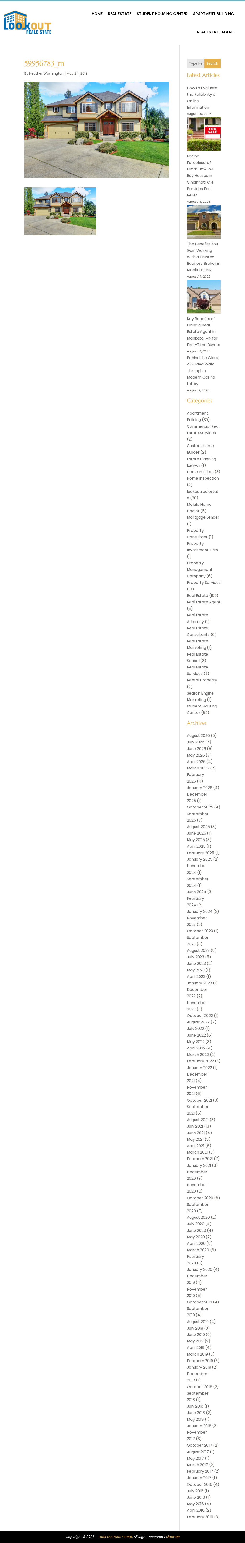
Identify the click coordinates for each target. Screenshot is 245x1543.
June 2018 (196, 1412)
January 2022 (199, 1068)
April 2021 (195, 1146)
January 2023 (199, 983)
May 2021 (195, 1139)
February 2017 (200, 1471)
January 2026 (199, 788)
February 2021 (200, 1158)
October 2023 (200, 931)
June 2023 (196, 963)
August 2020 (198, 1217)
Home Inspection (203, 478)
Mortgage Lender (203, 517)
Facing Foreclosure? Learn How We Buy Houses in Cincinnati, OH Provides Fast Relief (200, 175)
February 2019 (200, 1360)
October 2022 (200, 1015)
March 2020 (198, 1250)
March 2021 (197, 1152)
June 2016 (196, 1497)
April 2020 (196, 1243)
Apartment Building (213, 14)
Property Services (204, 582)
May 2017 (195, 1458)
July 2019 (195, 1328)
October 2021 (199, 1100)
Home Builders (200, 472)
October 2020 (200, 1198)
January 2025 (199, 859)
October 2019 (199, 1302)
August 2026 (198, 735)
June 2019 (196, 1334)
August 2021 (198, 1119)
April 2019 (195, 1347)
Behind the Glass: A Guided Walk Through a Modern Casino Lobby (203, 371)
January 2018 (199, 1426)
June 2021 (196, 1133)
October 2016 (199, 1484)
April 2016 (196, 1510)
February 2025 (200, 853)
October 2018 (199, 1387)
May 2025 (196, 839)
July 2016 (195, 1491)
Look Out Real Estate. (116, 1536)
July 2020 (195, 1224)
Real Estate (119, 14)
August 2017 (198, 1452)
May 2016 (195, 1504)
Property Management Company (199, 569)
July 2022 (195, 1028)
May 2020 (196, 1237)
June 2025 (196, 833)
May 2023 (196, 970)
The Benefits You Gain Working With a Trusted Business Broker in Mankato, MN (203, 257)
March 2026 (198, 768)
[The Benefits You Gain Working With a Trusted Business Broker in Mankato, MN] (204, 223)
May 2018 (195, 1419)
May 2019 (195, 1341)
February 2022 (200, 1061)
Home (97, 14)
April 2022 (196, 1048)
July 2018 (195, 1406)
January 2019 (199, 1367)
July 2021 (195, 1126)
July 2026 (195, 742)
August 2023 (198, 950)
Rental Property (202, 680)
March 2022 (198, 1054)
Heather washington (46, 73)
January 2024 (199, 911)
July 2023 (195, 957)
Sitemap (173, 1536)
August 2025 (198, 827)
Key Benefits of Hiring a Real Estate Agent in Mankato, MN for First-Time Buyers (203, 332)
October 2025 (200, 807)
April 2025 (196, 846)
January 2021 (199, 1165)
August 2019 (198, 1321)
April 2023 (196, 976)
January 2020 (199, 1269)
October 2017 (199, 1445)
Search (212, 63)
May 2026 (196, 755)
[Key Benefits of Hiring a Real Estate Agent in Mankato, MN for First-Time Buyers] (204, 297)
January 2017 (199, 1478)
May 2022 (196, 1041)
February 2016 (200, 1517)
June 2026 (196, 749)
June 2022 (196, 1035)
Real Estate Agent (215, 32)
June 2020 (196, 1230)
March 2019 (197, 1354)
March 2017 (197, 1465)
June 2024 (196, 892)
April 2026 (196, 761)
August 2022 (198, 1022)
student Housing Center (162, 14)
